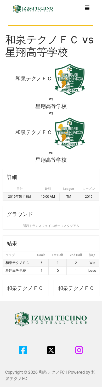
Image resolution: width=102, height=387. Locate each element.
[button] (87, 8)
